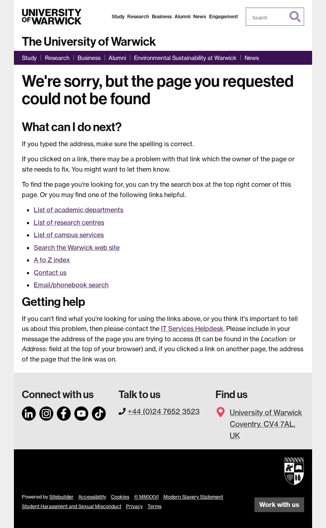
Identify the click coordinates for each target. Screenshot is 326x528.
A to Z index (52, 260)
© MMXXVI (146, 497)
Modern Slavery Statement (193, 497)
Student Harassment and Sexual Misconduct (71, 506)
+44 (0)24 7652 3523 (164, 411)
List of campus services (69, 235)
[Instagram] (46, 412)
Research (138, 16)
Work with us (279, 505)
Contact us (50, 273)
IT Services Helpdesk (192, 329)
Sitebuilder (61, 497)
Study (118, 16)
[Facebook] (64, 412)
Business (162, 16)
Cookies (120, 497)
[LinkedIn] (29, 412)
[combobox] (275, 17)
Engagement (223, 16)
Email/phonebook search (71, 285)
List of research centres (69, 222)
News (199, 16)
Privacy (134, 506)
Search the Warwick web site (77, 247)
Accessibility (92, 497)
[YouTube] (81, 412)
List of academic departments (78, 210)
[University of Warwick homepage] (51, 17)
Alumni (182, 16)
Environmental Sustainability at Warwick (185, 57)
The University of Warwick (89, 42)
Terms (154, 506)
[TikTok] (99, 412)
